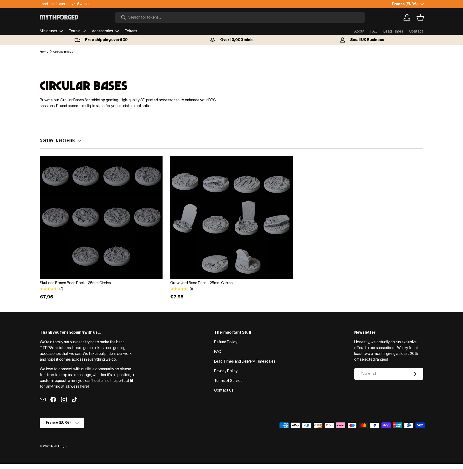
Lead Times (393, 31)
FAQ (374, 31)
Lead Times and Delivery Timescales (244, 361)
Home (44, 51)
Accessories (102, 31)
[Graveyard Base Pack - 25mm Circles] (231, 217)
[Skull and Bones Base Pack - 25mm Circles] (101, 217)
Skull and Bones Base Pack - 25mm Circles (75, 283)
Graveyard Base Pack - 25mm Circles (201, 283)
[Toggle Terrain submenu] (84, 31)
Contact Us (223, 390)
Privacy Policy (226, 371)
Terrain (74, 31)
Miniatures (48, 31)
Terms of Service (228, 381)
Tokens (131, 31)
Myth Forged (59, 446)
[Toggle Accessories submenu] (117, 31)
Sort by (46, 140)
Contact (416, 31)
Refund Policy (225, 342)
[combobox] (240, 17)
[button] (420, 17)
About (359, 31)
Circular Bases (63, 51)
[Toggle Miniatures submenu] (61, 31)
